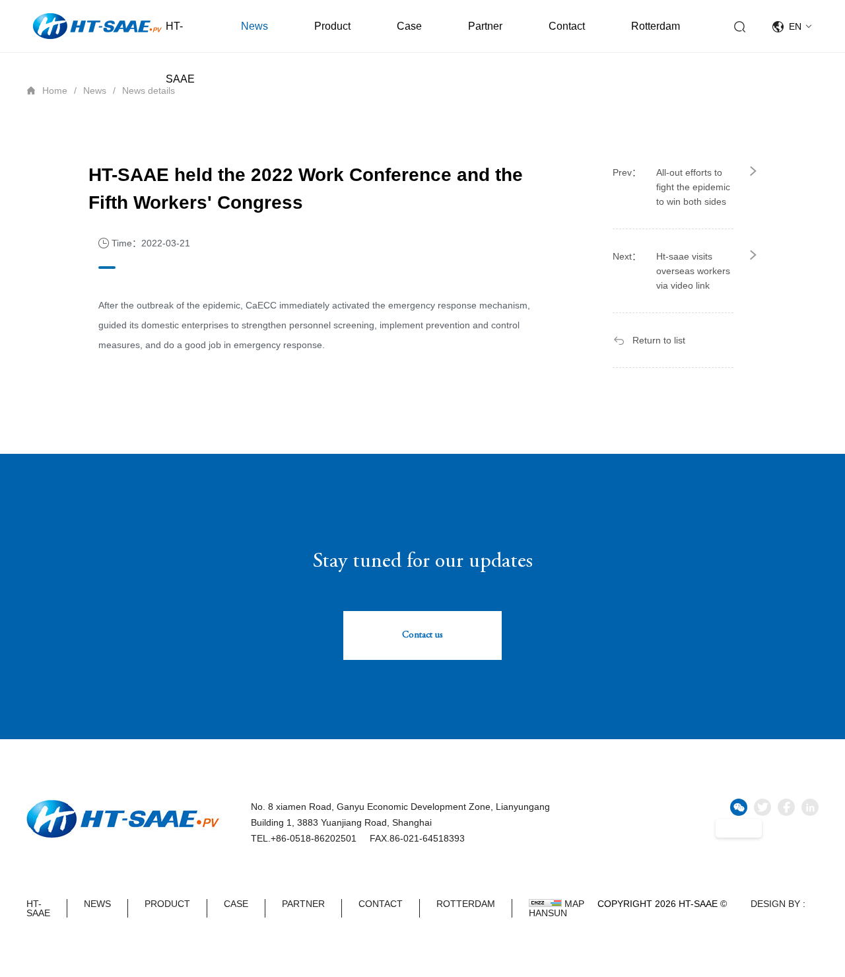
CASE (236, 904)
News (254, 26)
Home (54, 90)
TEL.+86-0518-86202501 (303, 838)
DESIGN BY (775, 903)
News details (148, 90)
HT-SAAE (180, 52)
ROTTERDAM (465, 904)
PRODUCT (167, 904)
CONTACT (380, 904)
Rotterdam (655, 26)
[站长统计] (545, 903)
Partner (485, 26)
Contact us (422, 635)
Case (409, 26)
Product (332, 26)
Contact (567, 26)
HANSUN (548, 913)
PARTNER (303, 904)
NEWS (97, 904)
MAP (574, 903)
